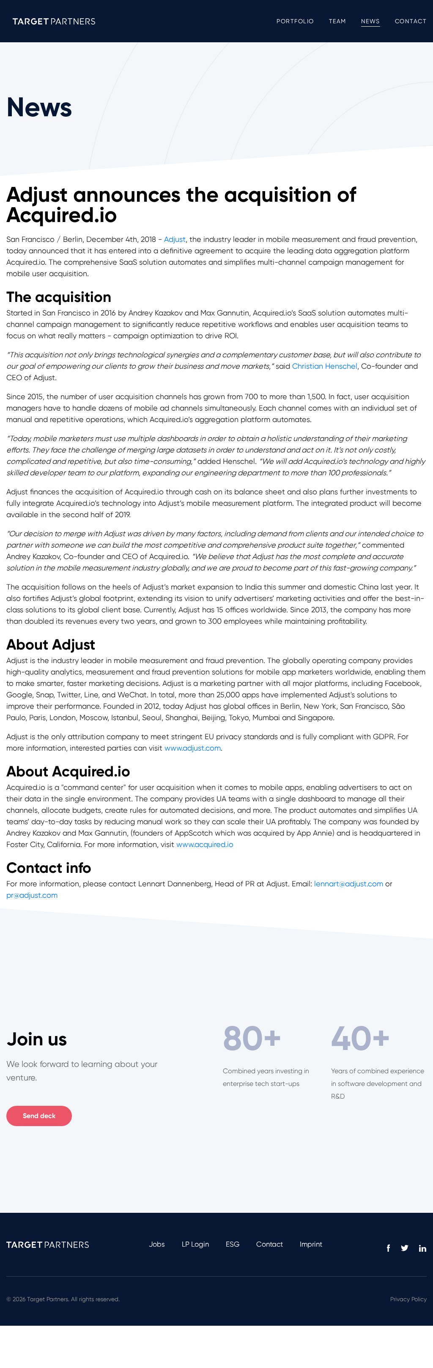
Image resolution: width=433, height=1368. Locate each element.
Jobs (157, 1244)
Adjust (175, 239)
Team (337, 21)
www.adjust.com (192, 747)
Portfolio (295, 21)
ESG (232, 1244)
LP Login (195, 1244)
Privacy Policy (408, 1299)
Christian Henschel (324, 366)
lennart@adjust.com (348, 883)
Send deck (39, 1116)
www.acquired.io (204, 844)
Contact (411, 21)
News (370, 21)
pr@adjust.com (32, 895)
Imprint (311, 1244)
